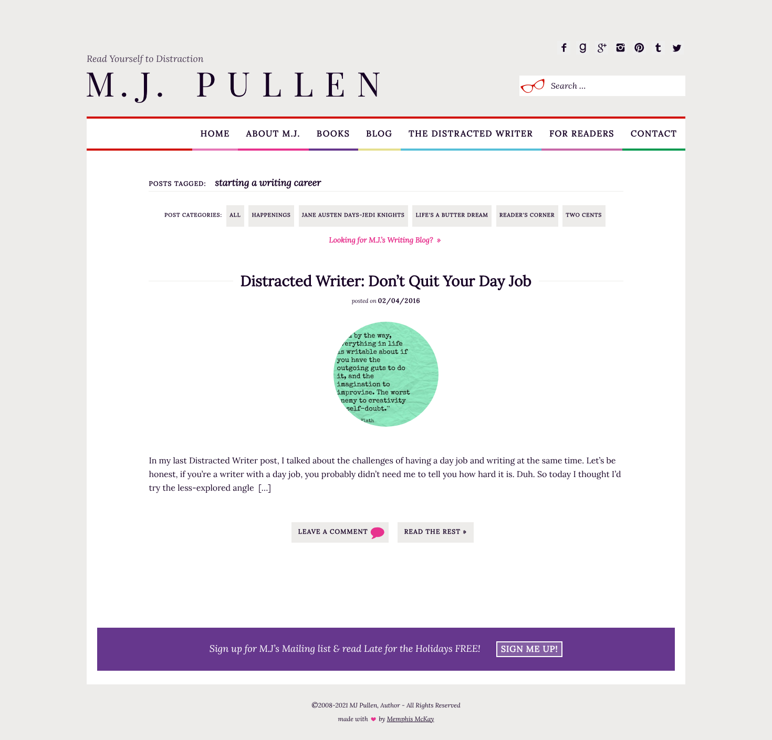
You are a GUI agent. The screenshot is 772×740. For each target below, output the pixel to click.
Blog (379, 134)
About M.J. (273, 134)
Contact (654, 134)
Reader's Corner (527, 215)
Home (215, 134)
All (235, 215)
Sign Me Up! (529, 649)
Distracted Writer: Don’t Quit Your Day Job (386, 280)
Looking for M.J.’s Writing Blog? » (385, 240)
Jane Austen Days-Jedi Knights (353, 215)
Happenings (271, 215)
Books (333, 134)
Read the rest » (435, 532)
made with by (386, 719)
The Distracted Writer (471, 134)
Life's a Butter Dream (452, 215)
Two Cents (584, 215)
